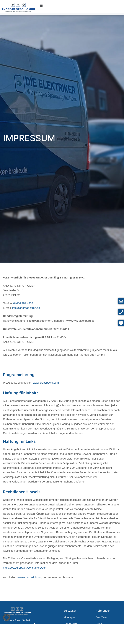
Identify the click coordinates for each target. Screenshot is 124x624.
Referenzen (103, 610)
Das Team (102, 617)
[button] (41, 6)
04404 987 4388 (23, 303)
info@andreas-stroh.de (26, 307)
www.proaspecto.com (46, 382)
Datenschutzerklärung (29, 577)
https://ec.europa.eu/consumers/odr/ (25, 567)
